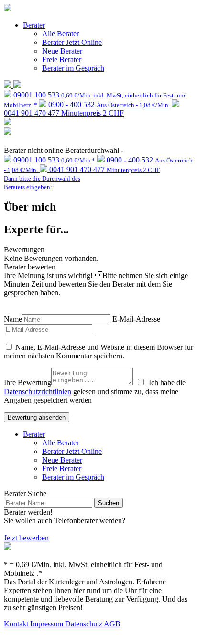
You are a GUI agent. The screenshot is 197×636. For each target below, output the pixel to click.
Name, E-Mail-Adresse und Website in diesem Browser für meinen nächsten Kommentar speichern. (98, 351)
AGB (112, 624)
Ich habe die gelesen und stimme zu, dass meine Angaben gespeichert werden (95, 391)
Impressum (47, 624)
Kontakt (17, 624)
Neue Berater (62, 51)
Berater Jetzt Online (72, 42)
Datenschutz (84, 624)
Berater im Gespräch (73, 68)
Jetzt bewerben (26, 538)
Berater (34, 25)
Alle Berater (60, 34)
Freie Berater (61, 59)
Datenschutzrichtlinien (37, 392)
